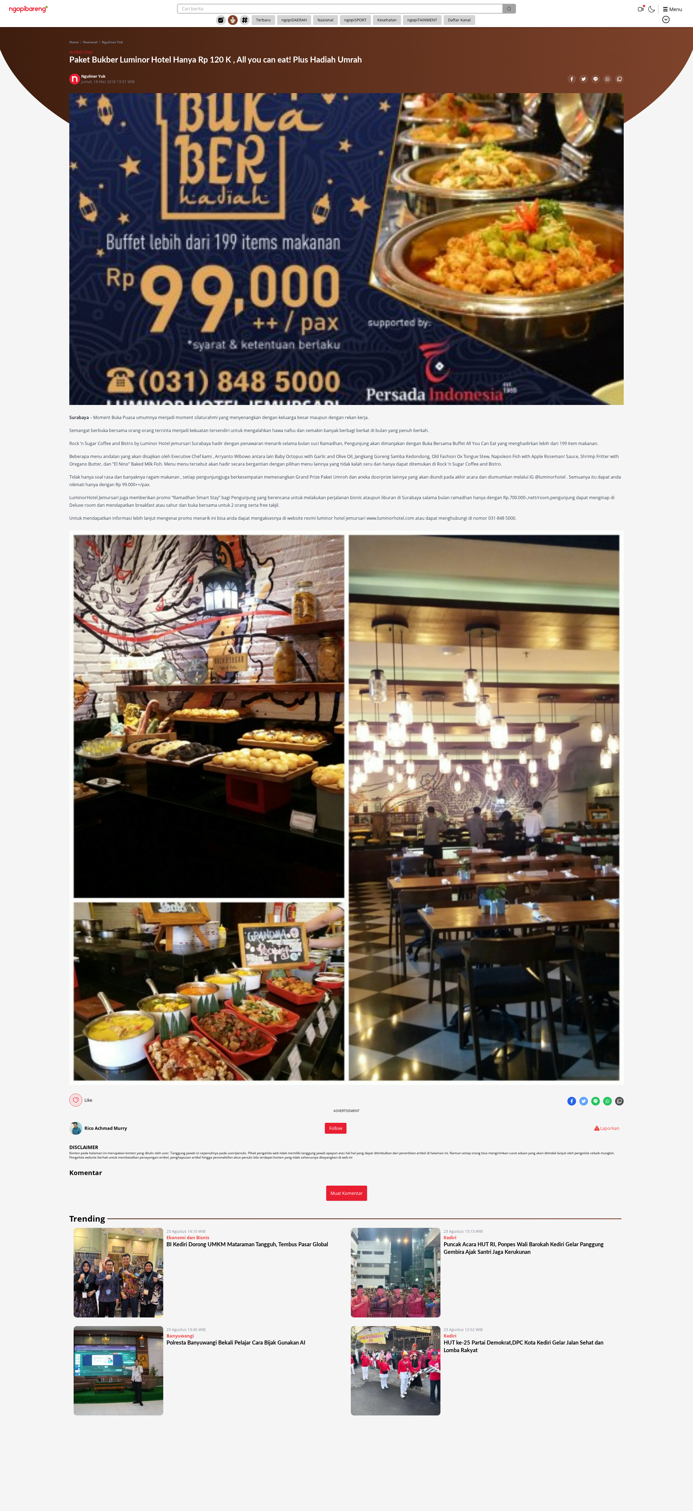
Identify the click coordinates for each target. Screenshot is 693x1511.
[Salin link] (619, 80)
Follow (335, 1128)
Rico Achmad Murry (105, 1128)
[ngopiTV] (640, 9)
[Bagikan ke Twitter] (584, 80)
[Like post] (75, 1100)
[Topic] (245, 20)
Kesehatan (387, 19)
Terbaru (263, 19)
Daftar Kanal (459, 19)
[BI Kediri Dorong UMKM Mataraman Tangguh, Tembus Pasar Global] (118, 1272)
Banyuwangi (180, 1336)
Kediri (450, 1238)
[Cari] (508, 8)
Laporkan (609, 1128)
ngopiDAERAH (294, 19)
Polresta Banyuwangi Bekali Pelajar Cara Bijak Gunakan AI (235, 1343)
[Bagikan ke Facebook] (572, 80)
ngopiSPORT (355, 19)
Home (74, 42)
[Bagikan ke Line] (596, 80)
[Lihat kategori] (666, 19)
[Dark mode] (651, 9)
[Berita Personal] (233, 20)
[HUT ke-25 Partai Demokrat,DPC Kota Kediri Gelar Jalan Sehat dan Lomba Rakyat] (395, 1371)
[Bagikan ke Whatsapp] (608, 80)
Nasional (326, 19)
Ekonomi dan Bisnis (187, 1238)
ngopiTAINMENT (422, 19)
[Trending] (221, 20)
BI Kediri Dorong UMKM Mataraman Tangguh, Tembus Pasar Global (247, 1244)
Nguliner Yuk (112, 42)
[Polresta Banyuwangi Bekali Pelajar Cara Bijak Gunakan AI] (118, 1371)
